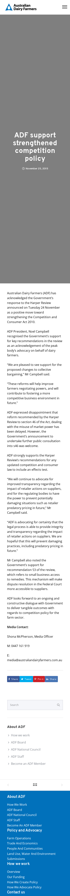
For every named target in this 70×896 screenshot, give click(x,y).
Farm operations (19, 838)
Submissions (16, 859)
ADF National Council (26, 749)
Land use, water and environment (31, 854)
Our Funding (16, 877)
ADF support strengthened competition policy (35, 147)
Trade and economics (22, 843)
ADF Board (18, 742)
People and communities (25, 848)
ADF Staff (17, 756)
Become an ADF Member (28, 764)
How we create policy (22, 882)
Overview (13, 872)
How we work (20, 735)
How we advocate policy (24, 887)
